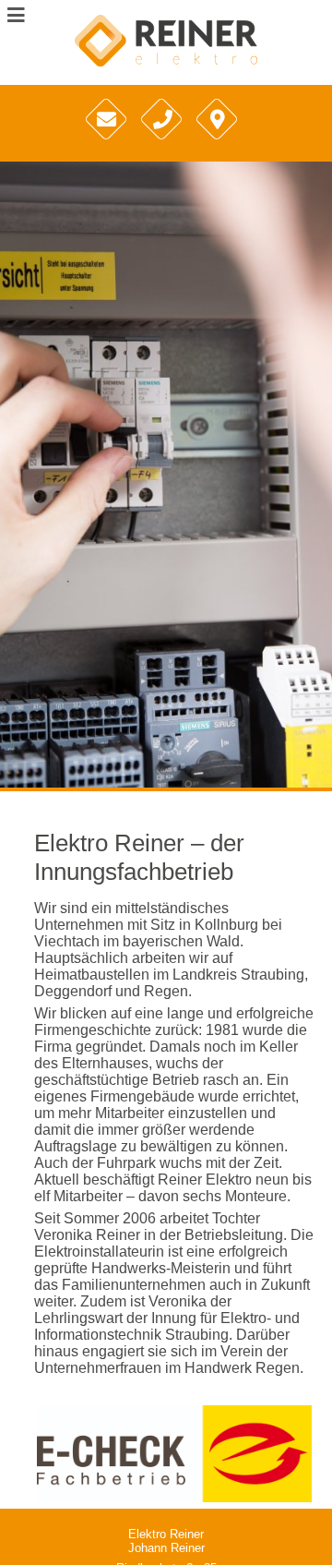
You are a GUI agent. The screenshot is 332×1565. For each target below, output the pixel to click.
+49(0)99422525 (163, 144)
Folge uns (217, 144)
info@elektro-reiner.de (108, 144)
